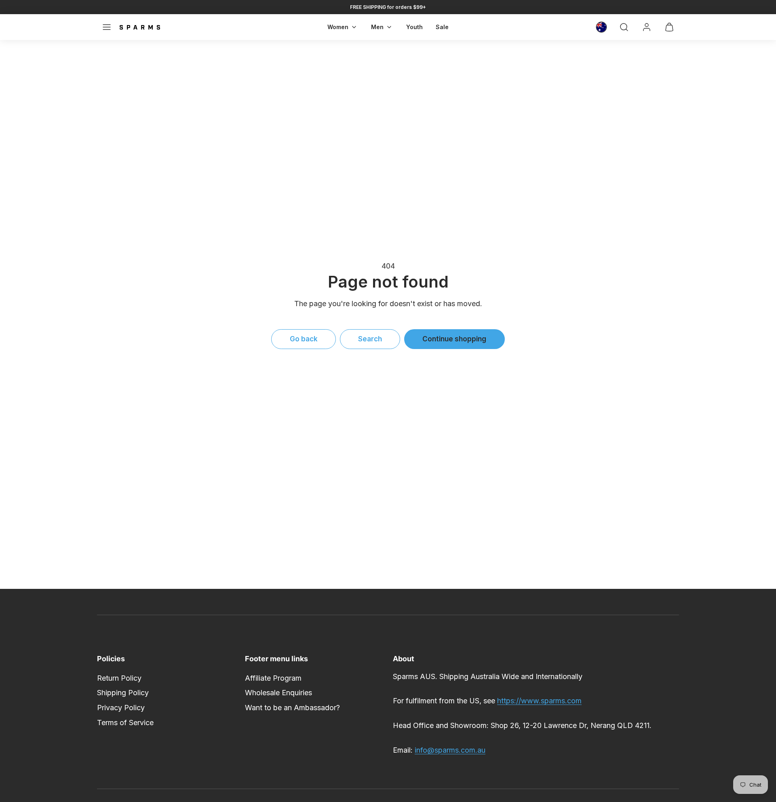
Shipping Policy (123, 692)
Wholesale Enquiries (278, 692)
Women (337, 26)
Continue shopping (454, 339)
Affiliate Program (273, 678)
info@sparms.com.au (450, 750)
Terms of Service (125, 722)
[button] (106, 27)
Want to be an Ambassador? (292, 707)
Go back (304, 339)
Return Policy (119, 678)
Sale (442, 26)
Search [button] (370, 339)
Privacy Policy (121, 707)
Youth (414, 26)
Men (377, 26)
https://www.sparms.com (539, 700)
